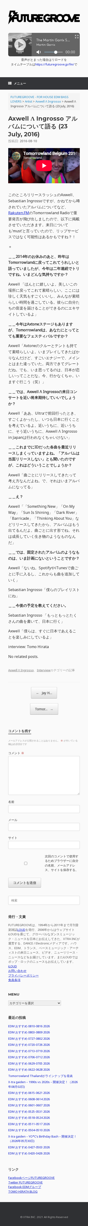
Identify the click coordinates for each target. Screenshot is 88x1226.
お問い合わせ (17, 971)
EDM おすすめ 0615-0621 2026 (29, 1093)
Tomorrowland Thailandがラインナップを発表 (40, 1076)
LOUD (21, 930)
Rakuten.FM (18, 212)
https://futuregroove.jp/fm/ (54, 64)
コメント (16, 753)
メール (12, 820)
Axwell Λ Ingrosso (21, 670)
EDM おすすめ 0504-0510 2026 (29, 1130)
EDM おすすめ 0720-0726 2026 (29, 1045)
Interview (43, 670)
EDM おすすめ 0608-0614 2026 (29, 1099)
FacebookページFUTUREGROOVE (31, 1178)
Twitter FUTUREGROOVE (25, 1182)
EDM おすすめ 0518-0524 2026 (29, 1117)
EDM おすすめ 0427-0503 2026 (29, 1147)
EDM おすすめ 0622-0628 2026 (29, 1069)
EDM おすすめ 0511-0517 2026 (29, 1124)
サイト (12, 838)
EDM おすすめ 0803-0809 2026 (29, 1032)
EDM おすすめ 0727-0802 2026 (29, 1038)
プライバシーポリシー (23, 975)
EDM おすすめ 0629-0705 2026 (29, 1063)
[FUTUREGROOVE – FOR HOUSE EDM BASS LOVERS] (44, 18)
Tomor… (44, 709)
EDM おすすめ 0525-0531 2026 (29, 1111)
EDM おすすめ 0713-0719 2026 (29, 1051)
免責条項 (14, 980)
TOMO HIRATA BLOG (23, 1191)
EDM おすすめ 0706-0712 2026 (29, 1057)
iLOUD (12, 966)
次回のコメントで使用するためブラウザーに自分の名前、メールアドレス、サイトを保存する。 (61, 863)
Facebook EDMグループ (24, 1187)
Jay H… (44, 693)
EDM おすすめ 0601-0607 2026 (29, 1105)
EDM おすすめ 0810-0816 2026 (29, 1026)
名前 (11, 802)
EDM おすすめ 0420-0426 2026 (29, 1153)
